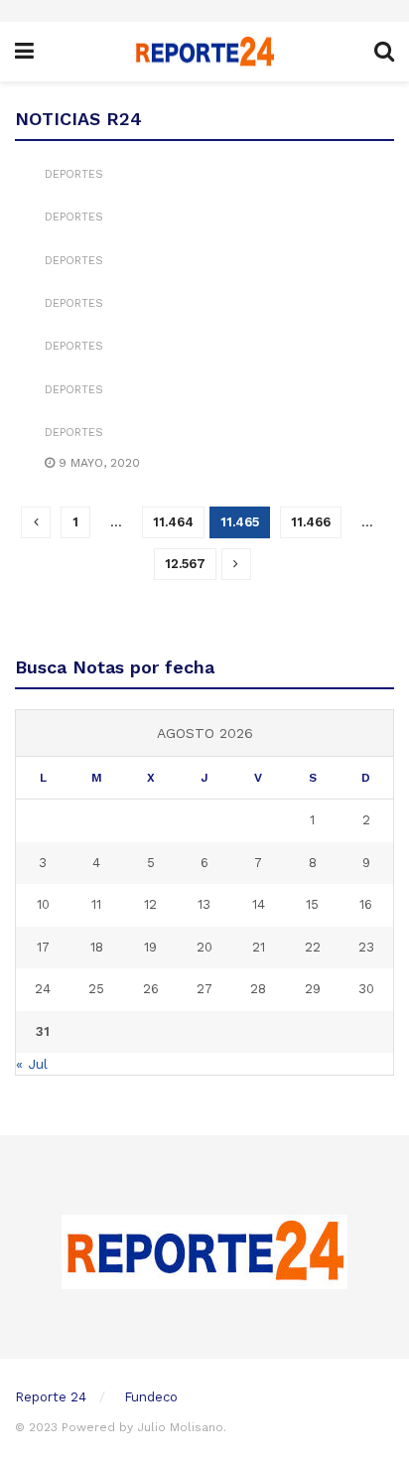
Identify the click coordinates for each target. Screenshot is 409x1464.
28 (258, 988)
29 (313, 988)
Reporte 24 (50, 1397)
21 (258, 947)
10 (43, 904)
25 (96, 988)
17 (43, 947)
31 (43, 1031)
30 (366, 988)
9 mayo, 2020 (97, 463)
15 (312, 904)
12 (150, 904)
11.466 (311, 521)
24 (43, 988)
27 (204, 988)
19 (150, 947)
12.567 (185, 563)
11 (96, 904)
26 (151, 988)
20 (204, 947)
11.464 (173, 521)
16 (365, 904)
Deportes (74, 174)
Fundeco (151, 1397)
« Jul (32, 1064)
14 (258, 904)
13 (204, 904)
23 (366, 947)
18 (96, 947)
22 (313, 947)
